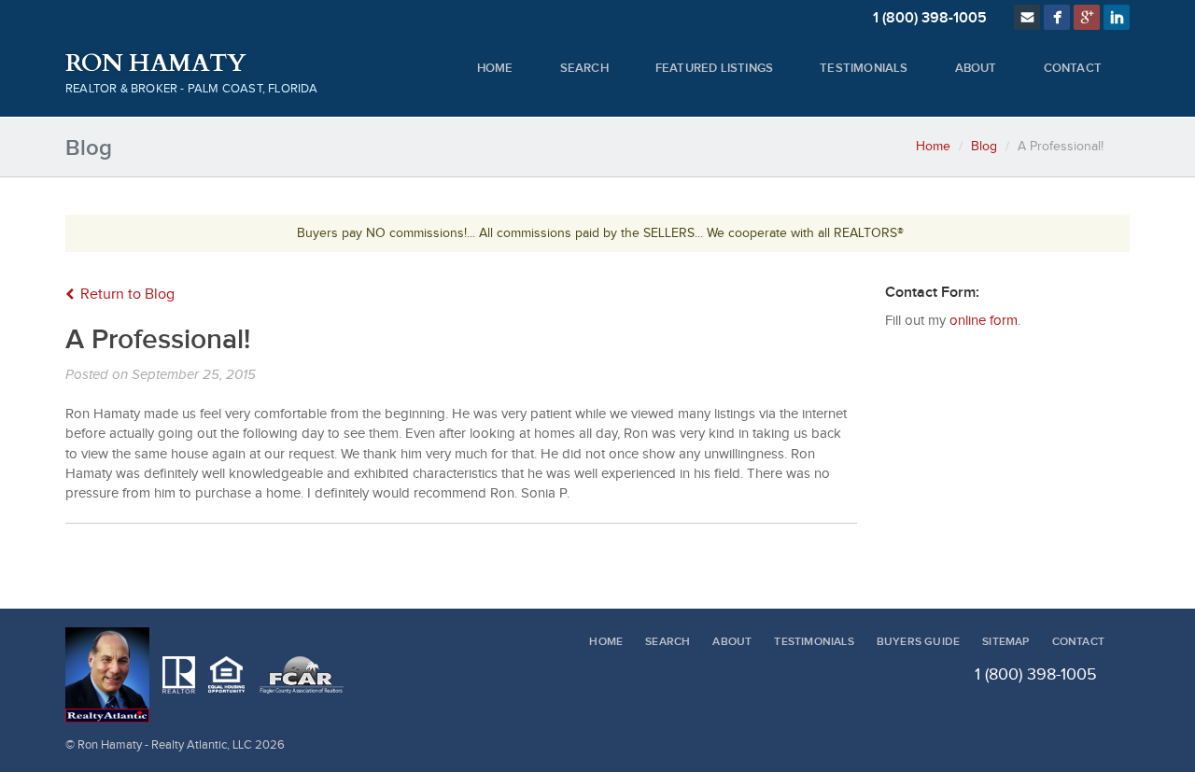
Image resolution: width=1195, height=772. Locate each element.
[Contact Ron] (1027, 17)
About (976, 68)
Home (495, 68)
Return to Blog (127, 294)
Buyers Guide (918, 642)
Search (584, 68)
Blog (984, 146)
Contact (1073, 68)
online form (983, 321)
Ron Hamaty (155, 63)
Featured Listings (714, 68)
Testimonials (863, 68)
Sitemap (1005, 642)
